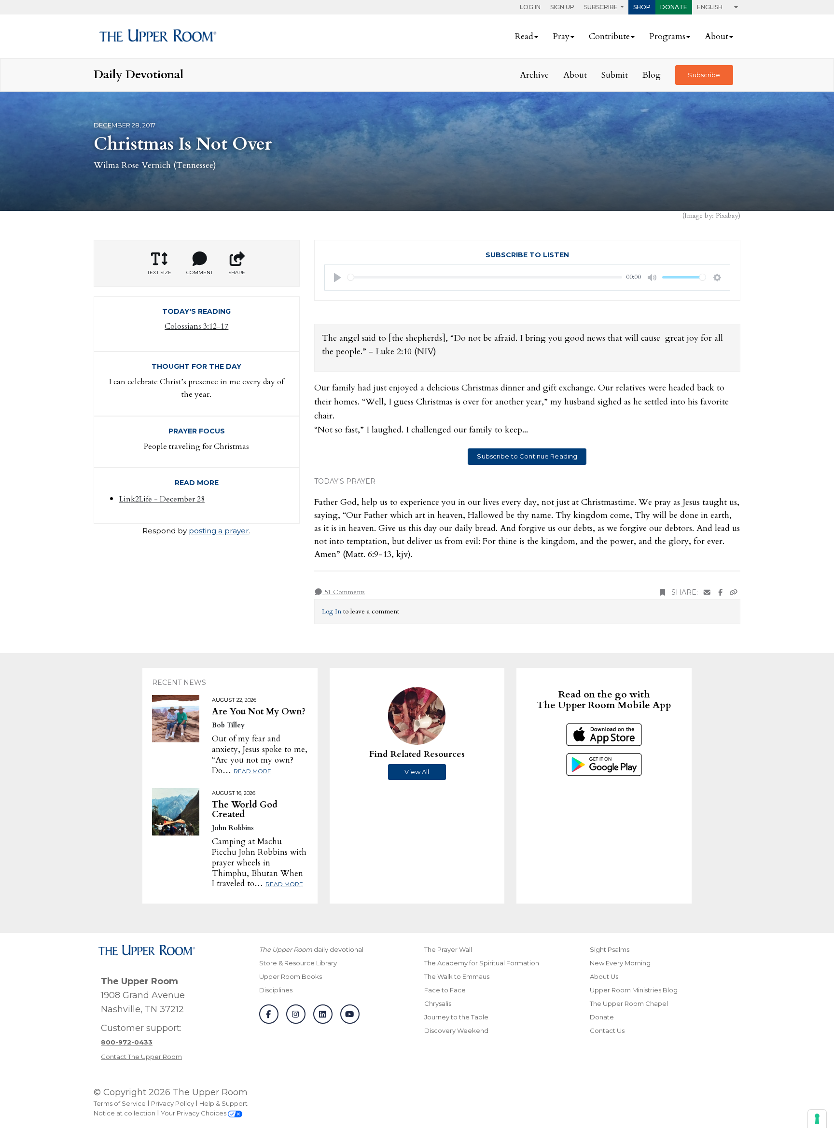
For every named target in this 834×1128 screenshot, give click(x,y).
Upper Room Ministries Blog (634, 990)
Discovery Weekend (456, 1030)
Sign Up (562, 7)
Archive (534, 75)
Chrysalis (437, 1003)
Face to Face (445, 990)
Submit (614, 75)
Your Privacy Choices (194, 1113)
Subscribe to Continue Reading (527, 456)
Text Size (159, 272)
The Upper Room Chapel (629, 1003)
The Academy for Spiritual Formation (481, 963)
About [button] (716, 36)
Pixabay (727, 215)
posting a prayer (219, 530)
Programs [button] (667, 36)
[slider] (485, 277)
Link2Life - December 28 (162, 499)
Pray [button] (561, 36)
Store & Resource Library (298, 963)
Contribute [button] (609, 36)
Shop (642, 7)
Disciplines (275, 990)
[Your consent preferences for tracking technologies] (817, 1119)
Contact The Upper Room (141, 1056)
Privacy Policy (172, 1103)
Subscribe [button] (601, 7)
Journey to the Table (456, 1017)
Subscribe (704, 75)
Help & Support (223, 1103)
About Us (604, 976)
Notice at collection (124, 1113)
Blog (651, 75)
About (575, 75)
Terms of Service (120, 1103)
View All (416, 772)
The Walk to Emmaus (456, 976)
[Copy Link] (733, 592)
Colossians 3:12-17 (196, 326)
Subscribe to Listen (527, 255)
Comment (199, 272)
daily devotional (311, 949)
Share (236, 272)
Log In (530, 7)
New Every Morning (620, 963)
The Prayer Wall (448, 949)
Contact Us (607, 1030)
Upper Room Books (290, 976)
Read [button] (524, 36)
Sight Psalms (609, 949)
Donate (673, 7)
